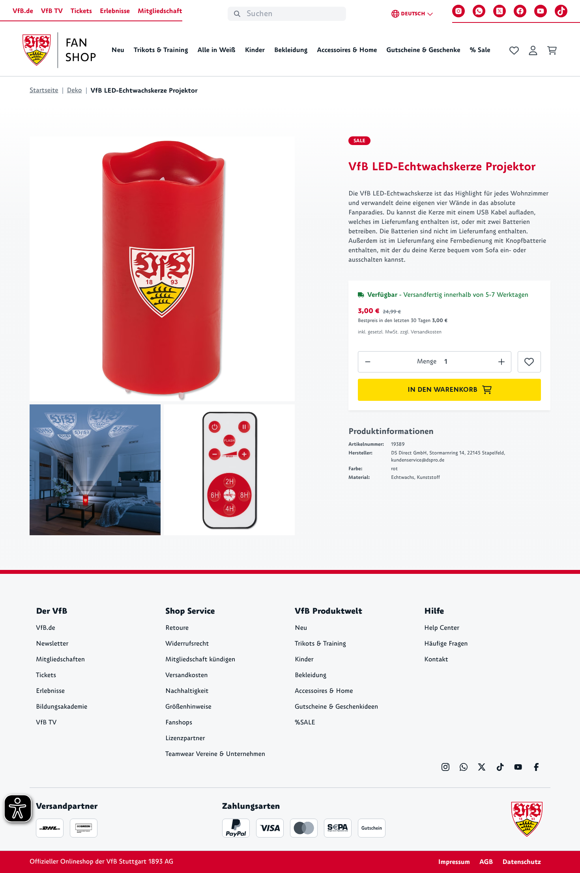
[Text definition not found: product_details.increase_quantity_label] (367, 362)
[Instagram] (458, 11)
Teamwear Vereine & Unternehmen (215, 754)
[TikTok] (561, 11)
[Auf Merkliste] (529, 361)
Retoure (177, 628)
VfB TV (52, 11)
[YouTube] (540, 11)
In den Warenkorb (442, 390)
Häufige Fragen (446, 644)
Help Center (441, 628)
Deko (74, 90)
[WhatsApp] (479, 11)
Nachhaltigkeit (186, 691)
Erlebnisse (115, 11)
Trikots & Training (161, 50)
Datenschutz (521, 862)
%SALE (305, 723)
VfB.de (23, 11)
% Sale (480, 50)
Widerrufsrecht (187, 644)
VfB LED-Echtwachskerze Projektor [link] (144, 90)
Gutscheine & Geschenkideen (336, 707)
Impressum (454, 862)
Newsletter (52, 644)
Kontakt (436, 659)
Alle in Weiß (216, 50)
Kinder (254, 50)
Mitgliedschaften (60, 659)
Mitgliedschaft (160, 11)
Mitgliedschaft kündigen (200, 659)
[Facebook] (520, 11)
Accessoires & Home (347, 50)
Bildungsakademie (61, 707)
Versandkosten (186, 675)
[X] (499, 11)
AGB (486, 862)
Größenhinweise (188, 707)
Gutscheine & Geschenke (423, 50)
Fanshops (178, 723)
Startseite (44, 90)
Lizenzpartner (185, 738)
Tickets (81, 11)
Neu (117, 50)
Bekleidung (291, 50)
